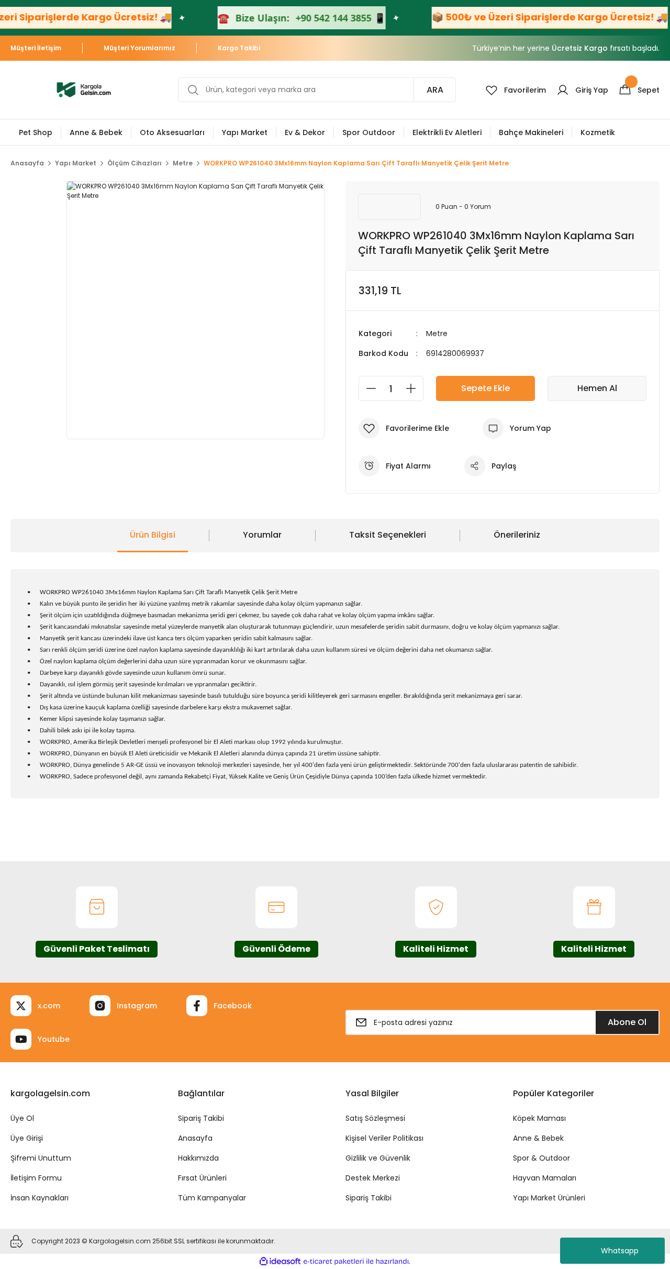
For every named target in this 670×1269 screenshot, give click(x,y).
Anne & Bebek (538, 1138)
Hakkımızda (198, 1158)
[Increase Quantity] (414, 388)
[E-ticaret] (333, 1261)
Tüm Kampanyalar (212, 1198)
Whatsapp (620, 1250)
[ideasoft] (280, 1261)
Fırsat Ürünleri (202, 1178)
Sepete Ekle (485, 388)
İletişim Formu (36, 1178)
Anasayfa (195, 1138)
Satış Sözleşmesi (375, 1118)
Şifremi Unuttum (40, 1158)
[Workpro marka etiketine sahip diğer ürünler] (389, 207)
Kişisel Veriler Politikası (384, 1138)
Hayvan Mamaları (544, 1178)
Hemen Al (597, 388)
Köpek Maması (539, 1118)
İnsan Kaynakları (39, 1198)
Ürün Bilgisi (152, 535)
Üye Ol (22, 1118)
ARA (435, 90)
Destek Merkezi (372, 1178)
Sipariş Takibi (201, 1118)
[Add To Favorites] (404, 428)
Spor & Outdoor (541, 1158)
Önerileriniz (517, 535)
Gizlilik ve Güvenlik (377, 1158)
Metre (437, 333)
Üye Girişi (26, 1138)
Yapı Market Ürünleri (549, 1198)
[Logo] (83, 89)
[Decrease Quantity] (368, 388)
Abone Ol (627, 1022)
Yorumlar (262, 535)
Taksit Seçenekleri (387, 535)
